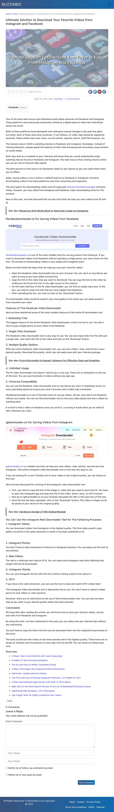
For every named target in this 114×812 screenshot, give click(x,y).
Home (8, 14)
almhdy (59, 99)
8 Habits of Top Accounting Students (30, 660)
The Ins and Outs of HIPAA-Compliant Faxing (34, 664)
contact (80, 802)
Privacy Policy (93, 802)
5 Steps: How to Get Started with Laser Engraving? (37, 656)
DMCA (91, 807)
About (72, 802)
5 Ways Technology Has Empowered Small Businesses (38, 669)
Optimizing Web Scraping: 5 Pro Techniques (33, 690)
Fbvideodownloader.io (17, 255)
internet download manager (81, 187)
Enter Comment (14, 721)
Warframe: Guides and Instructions (29, 673)
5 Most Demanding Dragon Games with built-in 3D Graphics (41, 682)
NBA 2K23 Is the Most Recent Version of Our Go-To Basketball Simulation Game (51, 686)
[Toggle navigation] (109, 4)
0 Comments (72, 99)
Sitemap (100, 807)
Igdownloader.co (14, 466)
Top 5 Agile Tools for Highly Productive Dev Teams (36, 695)
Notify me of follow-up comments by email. (30, 768)
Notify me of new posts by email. (25, 774)
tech (15, 14)
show (23, 107)
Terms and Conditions (76, 807)
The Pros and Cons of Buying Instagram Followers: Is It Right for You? (46, 677)
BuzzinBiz (11, 4)
